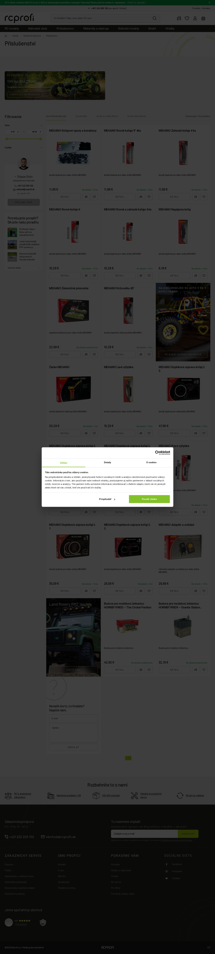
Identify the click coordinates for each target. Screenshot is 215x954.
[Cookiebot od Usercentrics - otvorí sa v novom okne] (157, 453)
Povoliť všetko (149, 499)
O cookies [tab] (151, 462)
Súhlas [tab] (63, 462)
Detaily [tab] (107, 462)
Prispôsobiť (105, 499)
